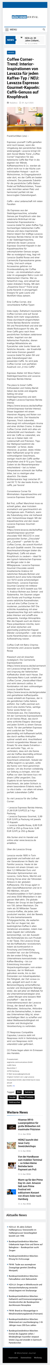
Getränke (29, 1092)
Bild (19, 1092)
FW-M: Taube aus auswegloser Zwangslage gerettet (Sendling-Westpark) (22, 1267)
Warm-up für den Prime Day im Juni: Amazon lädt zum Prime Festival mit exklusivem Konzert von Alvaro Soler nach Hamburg (30, 1189)
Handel (11, 52)
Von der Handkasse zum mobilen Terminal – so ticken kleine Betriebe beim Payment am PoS (30, 1163)
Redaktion (13, 102)
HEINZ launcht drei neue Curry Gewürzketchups (28, 1143)
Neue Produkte (26, 1097)
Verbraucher (14, 1102)
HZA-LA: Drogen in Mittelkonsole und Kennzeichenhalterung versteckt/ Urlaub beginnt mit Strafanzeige (25, 1287)
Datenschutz (26, 1358)
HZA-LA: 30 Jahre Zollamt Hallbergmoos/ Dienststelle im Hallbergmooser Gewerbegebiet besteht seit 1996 (32, 39)
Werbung (38, 1358)
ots (14, 1086)
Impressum (13, 1358)
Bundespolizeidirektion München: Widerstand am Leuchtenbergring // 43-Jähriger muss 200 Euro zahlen (26, 1322)
